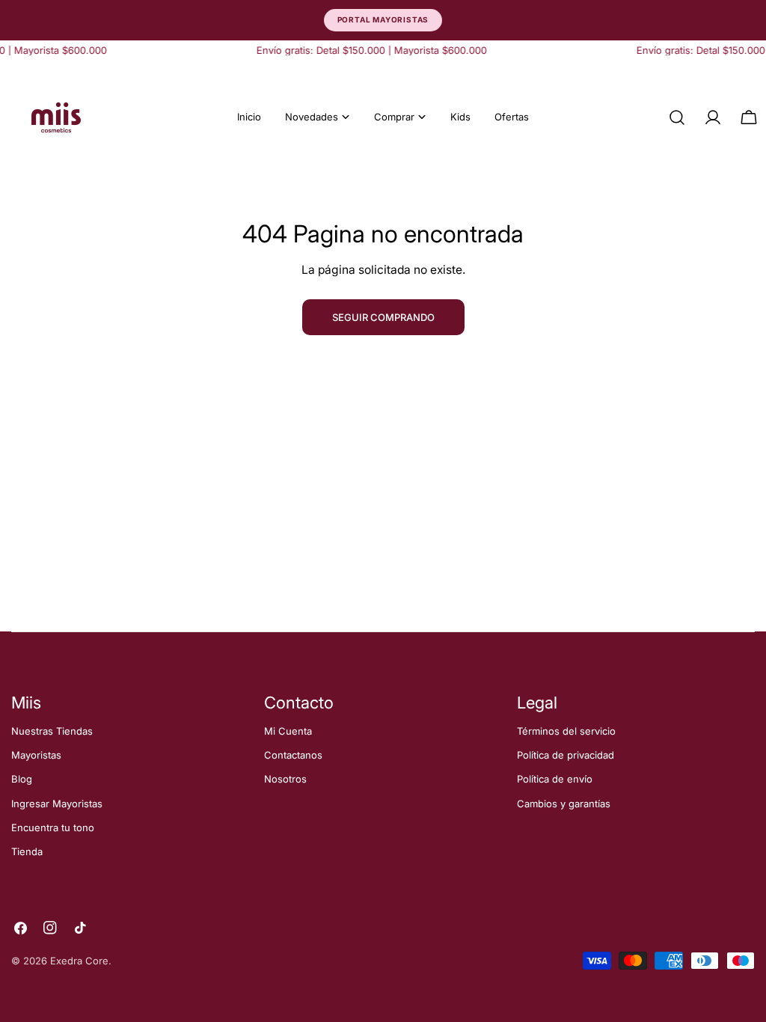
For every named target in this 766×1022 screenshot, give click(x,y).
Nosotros (285, 779)
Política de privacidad (565, 755)
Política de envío (554, 779)
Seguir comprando (383, 317)
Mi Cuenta (288, 731)
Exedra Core (79, 961)
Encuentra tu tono (52, 827)
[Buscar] (677, 117)
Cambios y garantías (563, 804)
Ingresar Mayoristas (56, 804)
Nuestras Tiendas (52, 731)
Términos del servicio (566, 731)
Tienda (27, 851)
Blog (21, 779)
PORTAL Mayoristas (383, 19)
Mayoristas (36, 755)
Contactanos (293, 755)
